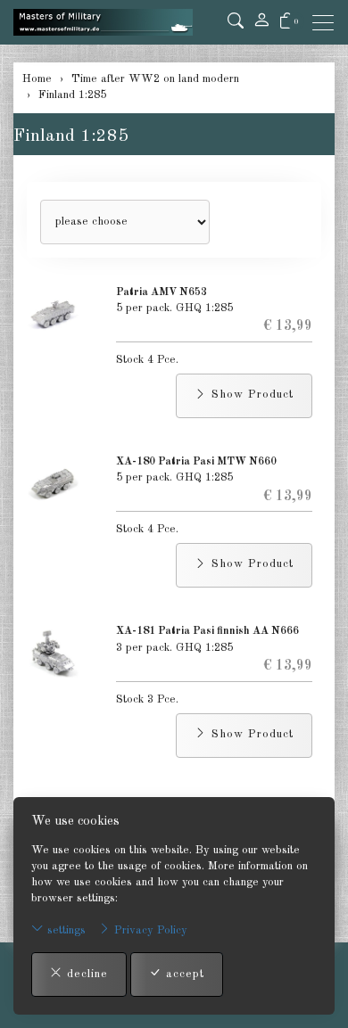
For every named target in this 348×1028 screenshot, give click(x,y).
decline (85, 974)
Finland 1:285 (70, 136)
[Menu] (327, 22)
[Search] (235, 22)
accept (183, 974)
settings (65, 930)
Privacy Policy (149, 930)
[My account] (261, 22)
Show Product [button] (250, 394)
